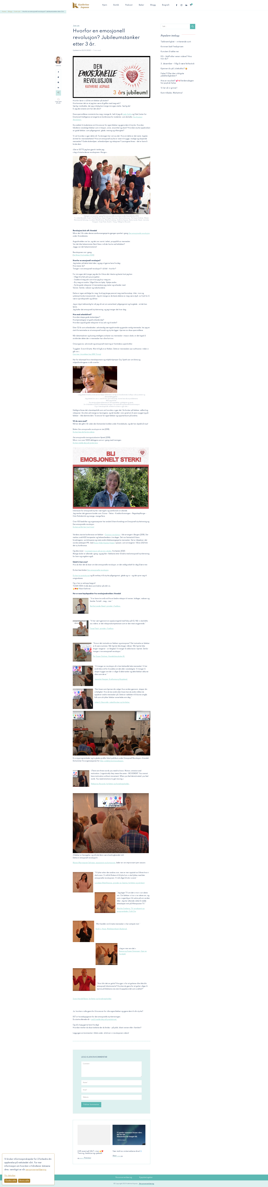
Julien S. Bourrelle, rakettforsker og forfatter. (112, 702)
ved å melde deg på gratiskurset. (104, 1019)
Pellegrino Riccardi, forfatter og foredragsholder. (110, 784)
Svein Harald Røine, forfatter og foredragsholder (92, 999)
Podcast (129, 5)
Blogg (153, 5)
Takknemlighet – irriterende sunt (176, 42)
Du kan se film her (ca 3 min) (83, 527)
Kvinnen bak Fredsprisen (172, 47)
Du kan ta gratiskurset (81, 576)
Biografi (165, 5)
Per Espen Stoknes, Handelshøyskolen (108, 656)
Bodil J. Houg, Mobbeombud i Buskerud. (111, 929)
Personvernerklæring (123, 1177)
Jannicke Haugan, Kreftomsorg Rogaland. (111, 679)
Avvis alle (24, 1181)
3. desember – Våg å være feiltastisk (177, 64)
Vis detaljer (9, 1176)
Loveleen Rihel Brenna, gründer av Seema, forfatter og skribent (120, 883)
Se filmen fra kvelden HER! (83, 255)
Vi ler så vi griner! (169, 88)
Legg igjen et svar (58, 102)
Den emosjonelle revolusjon (139, 233)
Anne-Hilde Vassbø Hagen (104, 543)
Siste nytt (76, 25)
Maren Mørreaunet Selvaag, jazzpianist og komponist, (94, 863)
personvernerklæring (36, 1170)
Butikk (116, 5)
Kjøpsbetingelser (146, 1177)
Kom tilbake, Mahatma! (172, 93)
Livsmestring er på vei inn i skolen (98, 551)
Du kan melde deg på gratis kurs (85, 443)
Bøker (141, 5)
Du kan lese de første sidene (83, 432)
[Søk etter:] (175, 26)
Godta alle (10, 1181)
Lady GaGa (127, 114)
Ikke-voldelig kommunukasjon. (112, 761)
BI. (124, 656)
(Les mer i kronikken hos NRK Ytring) (87, 354)
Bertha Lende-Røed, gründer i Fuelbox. (105, 606)
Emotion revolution (112, 535)
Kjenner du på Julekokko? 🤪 (174, 69)
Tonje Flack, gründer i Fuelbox (101, 628)
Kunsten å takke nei (170, 52)
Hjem (104, 5)
